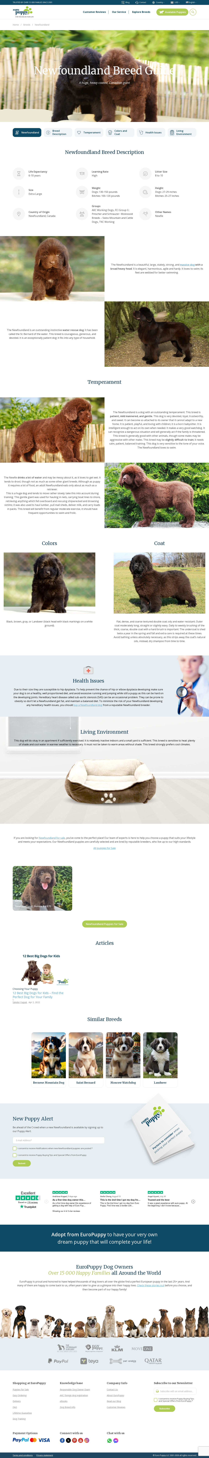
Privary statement (44, 1455)
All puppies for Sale (104, 848)
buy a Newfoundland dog (87, 705)
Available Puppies (175, 12)
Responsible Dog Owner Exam (75, 1389)
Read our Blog (114, 1401)
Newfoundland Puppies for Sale (104, 924)
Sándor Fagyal (20, 1002)
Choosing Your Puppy (25, 989)
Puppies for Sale (21, 1389)
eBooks (63, 1401)
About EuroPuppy (115, 1395)
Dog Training (19, 1418)
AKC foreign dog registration (74, 1395)
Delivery (17, 1401)
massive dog (187, 264)
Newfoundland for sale (52, 838)
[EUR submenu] (179, 2)
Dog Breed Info (67, 1407)
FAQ (15, 1407)
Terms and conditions (23, 1455)
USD (176, 2)
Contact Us (112, 1389)
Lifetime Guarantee (22, 1412)
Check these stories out (150, 1285)
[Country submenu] (163, 2)
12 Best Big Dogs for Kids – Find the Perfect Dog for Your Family (38, 995)
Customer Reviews (116, 1407)
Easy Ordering (19, 1395)
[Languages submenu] (195, 2)
